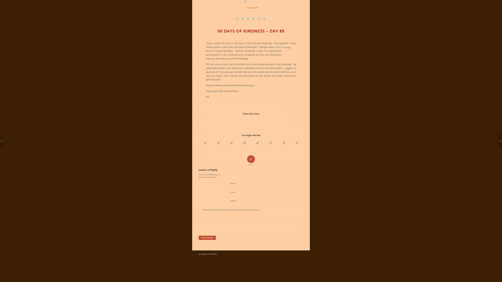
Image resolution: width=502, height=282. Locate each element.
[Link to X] (297, 254)
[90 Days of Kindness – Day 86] (2, 141)
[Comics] (264, 18)
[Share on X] (221, 122)
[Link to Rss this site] (301, 254)
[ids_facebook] (251, 7)
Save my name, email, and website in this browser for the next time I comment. (230, 210)
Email (233, 192)
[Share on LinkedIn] (251, 122)
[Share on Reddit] (281, 122)
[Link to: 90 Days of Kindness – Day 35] (257, 143)
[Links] (259, 18)
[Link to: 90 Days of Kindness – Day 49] (296, 143)
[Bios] (248, 18)
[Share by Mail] (291, 122)
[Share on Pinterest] (241, 122)
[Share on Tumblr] (261, 122)
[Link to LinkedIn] (290, 254)
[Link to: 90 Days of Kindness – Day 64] (270, 143)
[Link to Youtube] (286, 254)
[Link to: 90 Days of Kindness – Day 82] (244, 143)
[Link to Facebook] (293, 254)
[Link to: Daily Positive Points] (205, 143)
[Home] (237, 18)
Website (233, 201)
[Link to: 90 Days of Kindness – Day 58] (218, 143)
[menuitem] (237, 18)
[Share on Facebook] (211, 122)
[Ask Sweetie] (243, 18)
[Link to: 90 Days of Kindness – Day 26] (283, 143)
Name (233, 183)
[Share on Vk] (271, 122)
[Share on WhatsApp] (231, 122)
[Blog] (253, 18)
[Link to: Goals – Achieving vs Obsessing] (231, 143)
